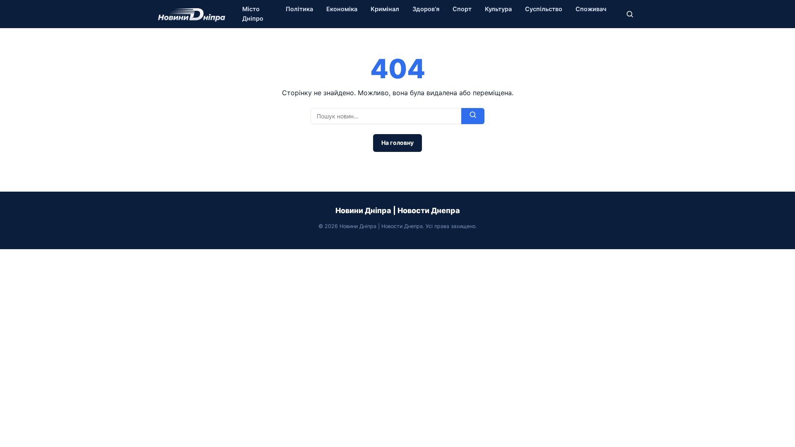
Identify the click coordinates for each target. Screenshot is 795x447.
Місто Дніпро (252, 13)
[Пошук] (630, 14)
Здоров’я (425, 9)
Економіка (341, 9)
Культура (498, 9)
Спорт (462, 9)
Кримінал (385, 9)
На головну (397, 142)
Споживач (591, 9)
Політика (299, 9)
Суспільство (543, 9)
